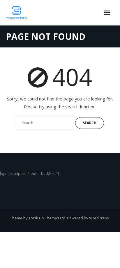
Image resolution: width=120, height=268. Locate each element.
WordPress (99, 218)
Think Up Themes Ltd (47, 218)
